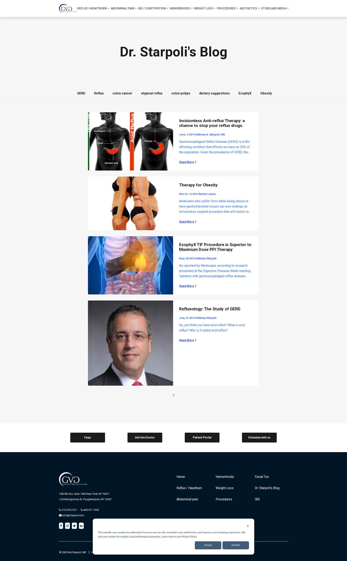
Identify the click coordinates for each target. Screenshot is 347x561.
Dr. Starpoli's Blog (267, 488)
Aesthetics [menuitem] (248, 8)
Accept (208, 545)
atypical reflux (151, 93)
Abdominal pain (187, 499)
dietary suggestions (214, 93)
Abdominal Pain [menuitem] (122, 8)
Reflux (99, 93)
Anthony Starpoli (205, 258)
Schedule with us (259, 437)
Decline (236, 545)
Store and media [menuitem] (273, 8)
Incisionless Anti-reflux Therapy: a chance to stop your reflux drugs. (212, 123)
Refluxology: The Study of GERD (209, 309)
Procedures (224, 499)
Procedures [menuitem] (226, 8)
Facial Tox (262, 477)
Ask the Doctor (145, 437)
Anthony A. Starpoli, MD (210, 134)
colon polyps (180, 93)
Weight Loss (225, 488)
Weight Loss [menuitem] (203, 8)
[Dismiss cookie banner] (248, 526)
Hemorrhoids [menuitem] (180, 8)
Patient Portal (202, 437)
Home (181, 477)
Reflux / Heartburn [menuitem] (92, 8)
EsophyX (245, 93)
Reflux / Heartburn (189, 488)
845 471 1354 (91, 509)
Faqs (87, 437)
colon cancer (122, 93)
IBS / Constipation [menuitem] (152, 8)
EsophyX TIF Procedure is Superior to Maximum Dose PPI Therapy (215, 247)
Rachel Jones (207, 193)
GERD (81, 93)
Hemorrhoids (225, 477)
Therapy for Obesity (198, 185)
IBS (257, 499)
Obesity (266, 93)
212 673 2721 (69, 509)
